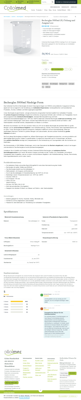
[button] (40, 390)
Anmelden (74, 7)
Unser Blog (26, 363)
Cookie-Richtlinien (9, 392)
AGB (48, 367)
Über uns (38, 375)
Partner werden (27, 377)
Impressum (50, 360)
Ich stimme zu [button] (72, 396)
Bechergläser (20, 16)
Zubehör (14, 16)
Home (25, 360)
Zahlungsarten (39, 365)
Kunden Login (39, 360)
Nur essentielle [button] (63, 396)
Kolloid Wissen (27, 365)
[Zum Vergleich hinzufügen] (70, 69)
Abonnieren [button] (72, 373)
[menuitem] (33, 10)
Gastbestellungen (40, 372)
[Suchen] (53, 2)
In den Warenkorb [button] (58, 69)
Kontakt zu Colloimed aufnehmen (66, 2)
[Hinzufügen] (48, 69)
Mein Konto (38, 363)
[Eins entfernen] (43, 69)
